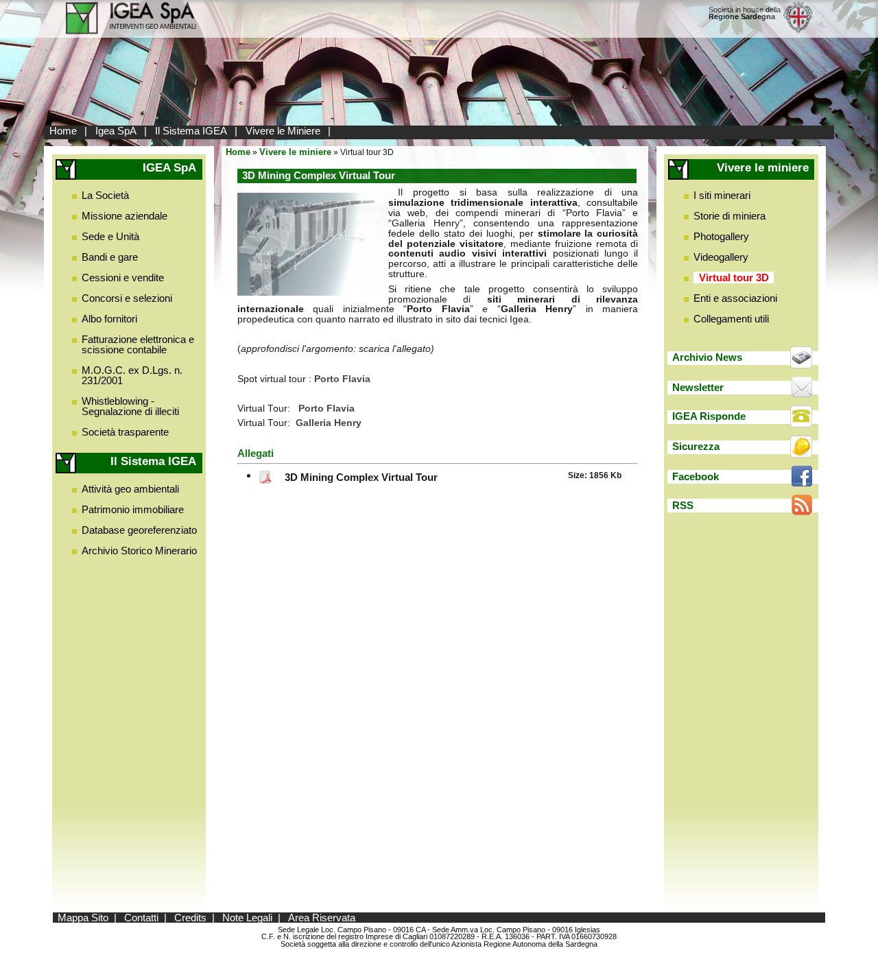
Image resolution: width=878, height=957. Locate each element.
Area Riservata (321, 917)
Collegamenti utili (731, 318)
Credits (190, 917)
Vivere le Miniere (283, 131)
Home (63, 131)
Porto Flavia (326, 408)
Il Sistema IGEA (191, 131)
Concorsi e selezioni (127, 298)
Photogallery (721, 236)
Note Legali (247, 917)
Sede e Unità (110, 236)
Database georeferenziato (139, 530)
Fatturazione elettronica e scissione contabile (138, 344)
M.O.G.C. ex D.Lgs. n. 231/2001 (132, 375)
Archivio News (707, 357)
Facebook (695, 476)
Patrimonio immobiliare (133, 509)
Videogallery (720, 257)
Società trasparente (125, 432)
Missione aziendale (124, 216)
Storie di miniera (729, 216)
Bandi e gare (110, 257)
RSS (682, 505)
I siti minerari (721, 195)
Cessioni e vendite (123, 277)
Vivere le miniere (295, 152)
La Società (105, 195)
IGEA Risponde (709, 416)
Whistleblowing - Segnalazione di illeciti (130, 406)
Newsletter (698, 387)
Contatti (141, 917)
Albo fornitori (109, 318)
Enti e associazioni (735, 298)
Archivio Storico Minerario (139, 550)
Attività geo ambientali (130, 489)
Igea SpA (116, 131)
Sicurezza (696, 446)
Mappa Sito (83, 917)
